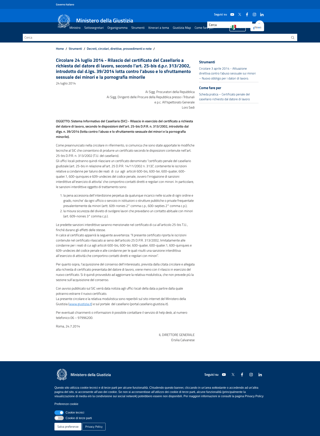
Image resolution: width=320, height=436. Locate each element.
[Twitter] (238, 13)
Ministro (75, 27)
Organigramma (117, 27)
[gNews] (257, 27)
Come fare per (204, 27)
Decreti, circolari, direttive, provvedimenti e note (119, 48)
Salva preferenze (68, 426)
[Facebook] (245, 13)
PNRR (241, 27)
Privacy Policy (94, 426)
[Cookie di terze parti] (59, 418)
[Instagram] (253, 13)
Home (62, 26)
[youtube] (230, 13)
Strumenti (138, 27)
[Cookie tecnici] (59, 412)
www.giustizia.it (80, 303)
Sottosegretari (94, 27)
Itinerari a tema (158, 27)
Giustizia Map (182, 27)
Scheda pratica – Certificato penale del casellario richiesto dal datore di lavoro (224, 97)
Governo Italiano (65, 4)
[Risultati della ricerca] (292, 37)
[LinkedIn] (260, 13)
